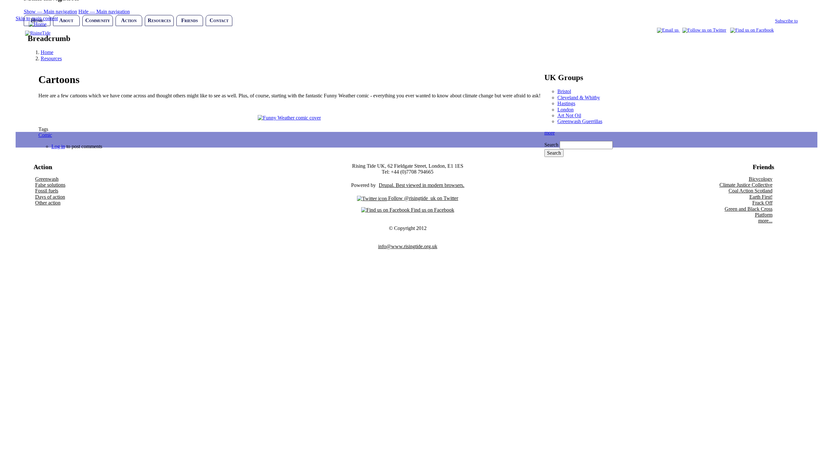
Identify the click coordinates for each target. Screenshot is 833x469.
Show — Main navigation (50, 11)
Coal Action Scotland (750, 190)
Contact (219, 20)
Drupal (386, 185)
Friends (189, 20)
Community (97, 20)
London (565, 109)
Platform (763, 215)
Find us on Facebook (432, 210)
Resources (159, 20)
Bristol (564, 91)
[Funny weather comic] (289, 118)
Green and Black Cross (748, 209)
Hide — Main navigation (104, 11)
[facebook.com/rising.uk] (752, 30)
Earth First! (760, 197)
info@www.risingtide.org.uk (407, 246)
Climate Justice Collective (745, 185)
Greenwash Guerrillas (579, 121)
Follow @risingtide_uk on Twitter (422, 198)
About (66, 20)
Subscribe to (786, 21)
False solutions (50, 185)
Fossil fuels (46, 190)
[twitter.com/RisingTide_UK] (704, 30)
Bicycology (760, 179)
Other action (48, 203)
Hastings (566, 103)
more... (765, 220)
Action (129, 20)
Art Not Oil (569, 115)
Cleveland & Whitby (578, 97)
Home (37, 20)
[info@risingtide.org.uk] (668, 30)
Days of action (50, 197)
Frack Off (762, 203)
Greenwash (47, 179)
